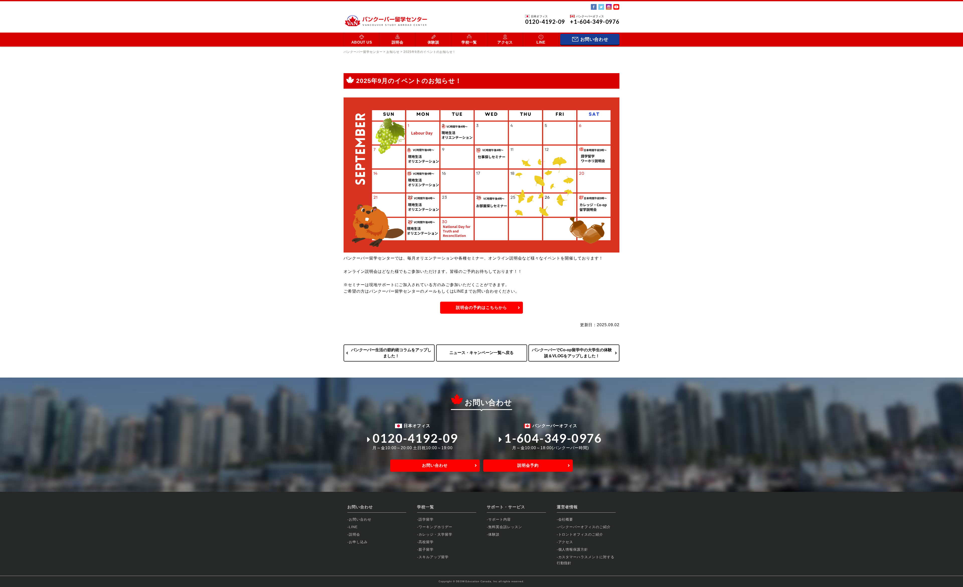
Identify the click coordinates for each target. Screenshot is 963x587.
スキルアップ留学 (434, 557)
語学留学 (426, 519)
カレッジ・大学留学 (435, 534)
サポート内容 (499, 519)
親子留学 (426, 549)
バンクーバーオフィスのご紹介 (584, 527)
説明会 (397, 42)
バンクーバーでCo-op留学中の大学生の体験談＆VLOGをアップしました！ (572, 353)
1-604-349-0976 (553, 438)
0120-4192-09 (415, 438)
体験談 (433, 42)
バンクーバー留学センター (363, 52)
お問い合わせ (435, 465)
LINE (540, 42)
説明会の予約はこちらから (481, 307)
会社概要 (565, 519)
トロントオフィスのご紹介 (580, 534)
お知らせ (392, 52)
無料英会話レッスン (505, 527)
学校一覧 (469, 42)
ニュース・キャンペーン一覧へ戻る (481, 352)
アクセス (505, 42)
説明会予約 (528, 465)
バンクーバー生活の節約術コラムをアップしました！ (391, 353)
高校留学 (426, 542)
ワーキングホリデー (435, 527)
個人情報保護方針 (573, 549)
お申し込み (358, 542)
